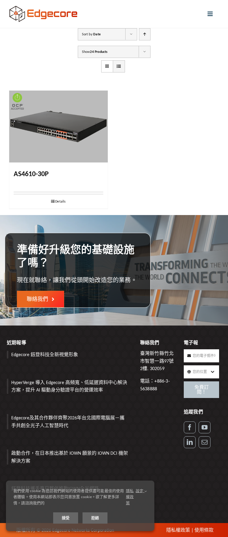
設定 (140, 491)
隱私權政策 (178, 530)
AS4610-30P (31, 173)
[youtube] (204, 427)
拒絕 (95, 518)
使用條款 (203, 530)
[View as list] (119, 66)
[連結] (190, 442)
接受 (65, 518)
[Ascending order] (145, 34)
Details (60, 201)
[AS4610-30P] (58, 126)
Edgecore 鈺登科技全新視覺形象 (44, 354)
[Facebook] (190, 427)
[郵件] (204, 442)
